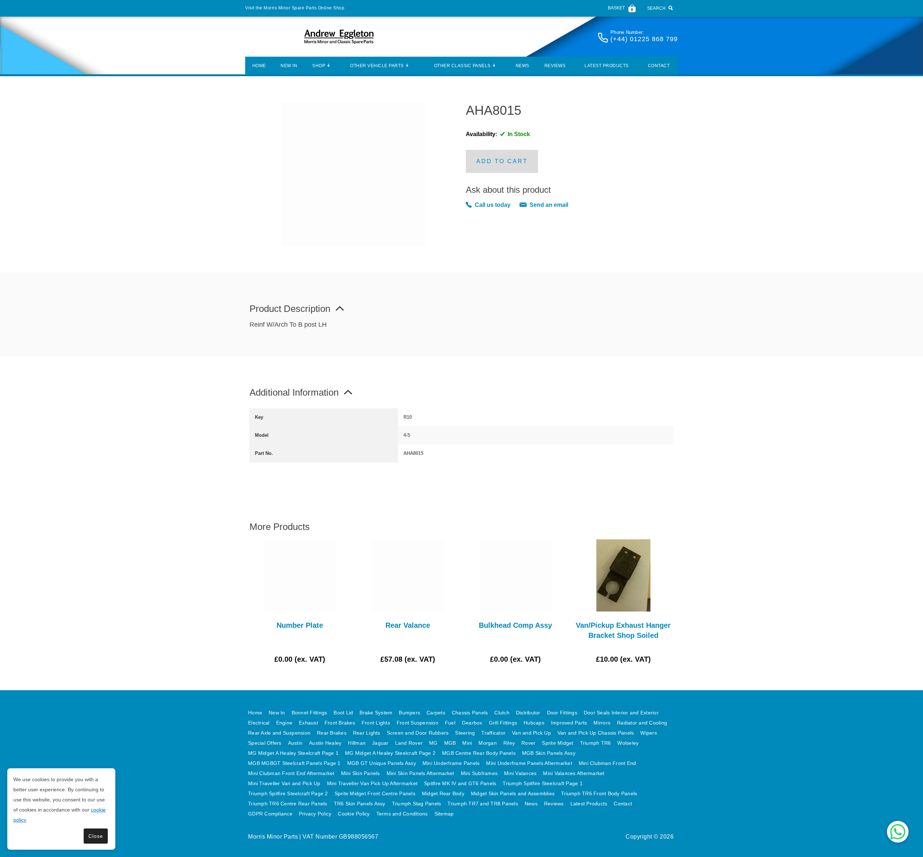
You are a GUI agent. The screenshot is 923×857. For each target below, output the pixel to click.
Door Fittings (562, 712)
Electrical (259, 723)
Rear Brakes (331, 733)
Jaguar (380, 743)
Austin (295, 743)
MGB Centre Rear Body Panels (479, 753)
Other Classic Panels (462, 65)
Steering (465, 733)
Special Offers (265, 743)
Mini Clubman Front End (607, 763)
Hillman (357, 743)
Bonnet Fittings (309, 712)
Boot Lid (343, 712)
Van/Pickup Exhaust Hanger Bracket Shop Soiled (623, 630)
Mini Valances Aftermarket (573, 773)
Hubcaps (534, 723)
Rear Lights (366, 733)
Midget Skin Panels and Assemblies (513, 793)
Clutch (501, 712)
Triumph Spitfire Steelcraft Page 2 (288, 793)
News (522, 65)
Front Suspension (417, 723)
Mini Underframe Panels (451, 763)
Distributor (528, 712)
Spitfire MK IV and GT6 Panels (460, 783)
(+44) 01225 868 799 (644, 39)
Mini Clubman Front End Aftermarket (291, 773)
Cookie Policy (354, 814)
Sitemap (444, 814)
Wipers (648, 733)
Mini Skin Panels (360, 773)
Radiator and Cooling (642, 723)
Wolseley (628, 743)
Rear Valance (407, 625)
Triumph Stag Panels (416, 803)
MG (433, 743)
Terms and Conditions (402, 814)
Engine (284, 723)
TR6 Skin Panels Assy (359, 803)
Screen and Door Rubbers (418, 733)
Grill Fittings (503, 723)
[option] (300, 601)
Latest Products (606, 65)
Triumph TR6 (595, 743)
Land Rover (409, 743)
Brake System (375, 712)
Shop (318, 65)
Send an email (549, 205)
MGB (450, 743)
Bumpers (409, 712)
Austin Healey (325, 743)
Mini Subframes (479, 773)
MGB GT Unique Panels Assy (381, 763)
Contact (659, 65)
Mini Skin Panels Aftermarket (420, 773)
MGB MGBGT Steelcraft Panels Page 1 (294, 763)
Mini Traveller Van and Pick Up (284, 783)
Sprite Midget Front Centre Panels (375, 793)
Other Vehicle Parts (377, 65)
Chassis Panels (470, 712)
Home (259, 65)
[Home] (339, 36)
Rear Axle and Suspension (279, 733)
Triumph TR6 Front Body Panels (599, 793)
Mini (467, 743)
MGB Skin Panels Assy (548, 753)
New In (289, 65)
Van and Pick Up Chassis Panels (595, 733)
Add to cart (502, 161)
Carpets (436, 712)
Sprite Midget (557, 743)
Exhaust (308, 723)
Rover (528, 743)
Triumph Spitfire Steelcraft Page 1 (543, 783)
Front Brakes (339, 723)
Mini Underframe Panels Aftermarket (529, 763)
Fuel (450, 723)
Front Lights (376, 723)
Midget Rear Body (443, 793)
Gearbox (472, 723)
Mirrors (601, 723)
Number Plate (300, 625)
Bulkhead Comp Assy (515, 625)
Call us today (493, 205)
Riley (509, 743)
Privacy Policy (315, 814)
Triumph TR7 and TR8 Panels (482, 803)
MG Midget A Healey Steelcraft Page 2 (390, 753)
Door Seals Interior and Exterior (621, 712)
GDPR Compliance (270, 814)
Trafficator (493, 733)
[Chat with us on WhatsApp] (898, 832)
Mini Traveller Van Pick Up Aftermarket (372, 783)
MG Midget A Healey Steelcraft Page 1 (293, 753)
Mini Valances (520, 773)
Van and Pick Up (531, 733)
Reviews (555, 65)
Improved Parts (569, 723)
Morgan (487, 743)
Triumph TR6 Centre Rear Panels (287, 803)
